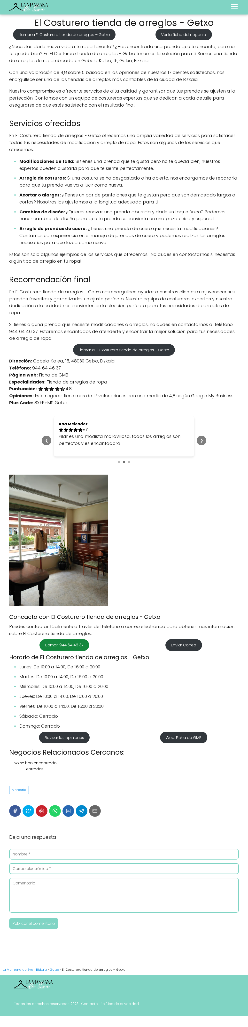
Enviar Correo (183, 645)
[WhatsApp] (55, 811)
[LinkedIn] (68, 811)
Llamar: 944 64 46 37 (64, 645)
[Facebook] (15, 811)
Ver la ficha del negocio (183, 34)
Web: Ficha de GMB (184, 737)
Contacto (89, 1003)
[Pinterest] (41, 811)
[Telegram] (81, 811)
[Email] (95, 811)
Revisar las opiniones (64, 737)
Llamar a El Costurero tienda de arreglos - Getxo (124, 350)
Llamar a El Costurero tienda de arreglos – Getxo (64, 34)
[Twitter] (28, 811)
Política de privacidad (120, 1003)
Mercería (19, 790)
